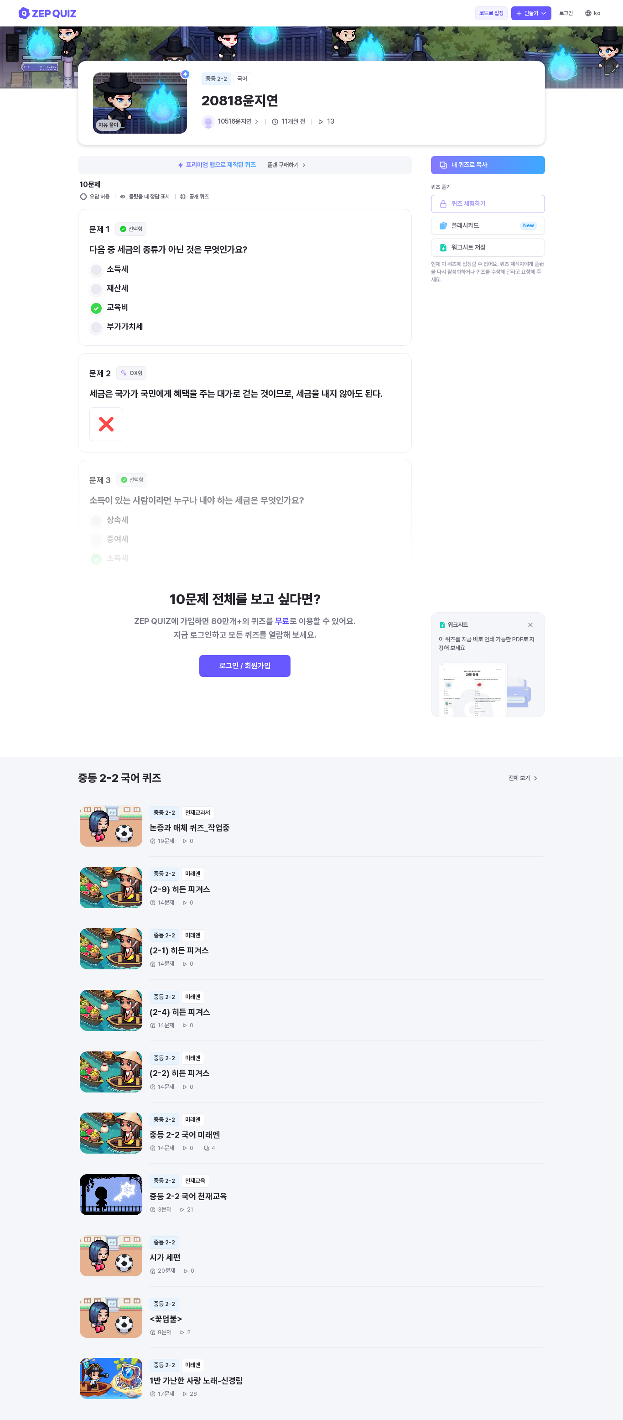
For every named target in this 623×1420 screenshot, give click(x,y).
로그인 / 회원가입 (244, 665)
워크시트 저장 (469, 247)
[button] (488, 664)
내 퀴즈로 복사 (469, 164)
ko (597, 13)
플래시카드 (493, 225)
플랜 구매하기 (283, 164)
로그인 (566, 13)
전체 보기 (519, 778)
